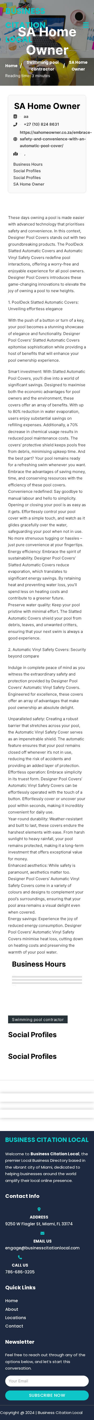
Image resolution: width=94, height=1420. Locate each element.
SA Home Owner (28, 184)
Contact (14, 1326)
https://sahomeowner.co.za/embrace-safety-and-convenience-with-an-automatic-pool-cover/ (56, 139)
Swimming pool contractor (38, 1019)
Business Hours (28, 164)
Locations (15, 1318)
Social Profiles (27, 170)
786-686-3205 (20, 1272)
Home (11, 65)
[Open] (86, 25)
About (11, 1309)
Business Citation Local (25, 25)
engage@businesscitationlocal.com (42, 1248)
